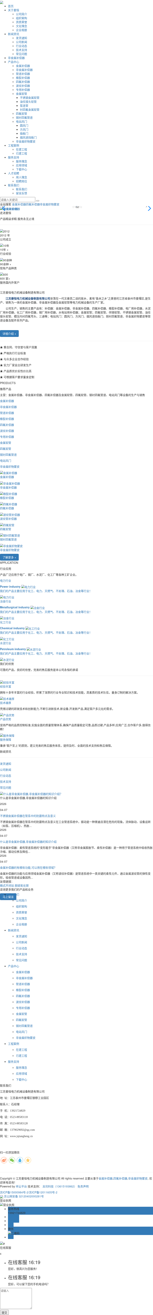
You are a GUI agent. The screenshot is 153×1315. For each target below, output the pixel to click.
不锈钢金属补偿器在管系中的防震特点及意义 (28, 816)
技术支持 (21, 50)
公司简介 (21, 14)
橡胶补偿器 (23, 78)
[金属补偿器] (8, 472)
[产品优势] (7, 715)
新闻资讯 (13, 34)
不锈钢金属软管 (29, 98)
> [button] (146, 206)
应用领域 (21, 165)
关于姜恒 (13, 10)
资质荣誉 (21, 22)
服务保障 (5, 739)
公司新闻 (21, 42)
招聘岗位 (21, 181)
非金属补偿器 (16, 58)
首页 (11, 6)
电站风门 (21, 121)
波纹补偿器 (23, 86)
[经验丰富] (7, 682)
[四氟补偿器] (8, 504)
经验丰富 (5, 686)
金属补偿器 (23, 66)
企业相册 (21, 30)
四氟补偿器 (23, 82)
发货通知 (21, 38)
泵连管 (24, 105)
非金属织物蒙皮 (25, 141)
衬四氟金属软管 (29, 109)
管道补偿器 (23, 74)
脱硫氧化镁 (22, 885)
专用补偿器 (23, 90)
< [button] (3, 206)
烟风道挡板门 (28, 137)
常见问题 (21, 54)
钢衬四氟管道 (24, 117)
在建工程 (21, 149)
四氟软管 (21, 113)
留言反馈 (21, 193)
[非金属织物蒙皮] (11, 545)
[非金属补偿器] (10, 483)
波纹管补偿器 (8, 519)
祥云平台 (21, 1186)
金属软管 (21, 94)
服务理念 (21, 161)
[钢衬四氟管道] (10, 535)
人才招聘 (13, 173)
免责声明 (83, 1186)
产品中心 (13, 62)
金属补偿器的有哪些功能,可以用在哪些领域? (27, 867)
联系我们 (13, 185)
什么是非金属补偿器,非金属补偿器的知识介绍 (28, 842)
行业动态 (21, 46)
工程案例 (13, 145)
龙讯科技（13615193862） (59, 1186)
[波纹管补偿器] (10, 514)
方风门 (24, 129)
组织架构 (21, 18)
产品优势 (5, 719)
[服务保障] (7, 735)
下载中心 (21, 169)
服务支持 (13, 157)
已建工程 (21, 153)
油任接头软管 (28, 101)
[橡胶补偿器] (8, 493)
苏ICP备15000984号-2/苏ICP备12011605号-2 (28, 1192)
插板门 (24, 133)
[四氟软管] (7, 525)
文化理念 (21, 26)
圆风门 (24, 125)
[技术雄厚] (7, 698)
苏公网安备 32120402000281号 (23, 1196)
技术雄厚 (5, 703)
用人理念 (21, 177)
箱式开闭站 (7, 885)
